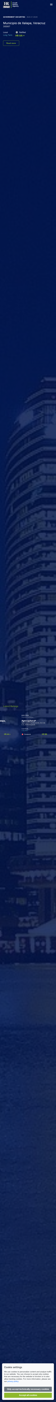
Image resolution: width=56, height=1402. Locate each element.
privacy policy (12, 1381)
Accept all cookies (28, 1395)
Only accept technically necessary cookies (28, 1389)
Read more (11, 43)
